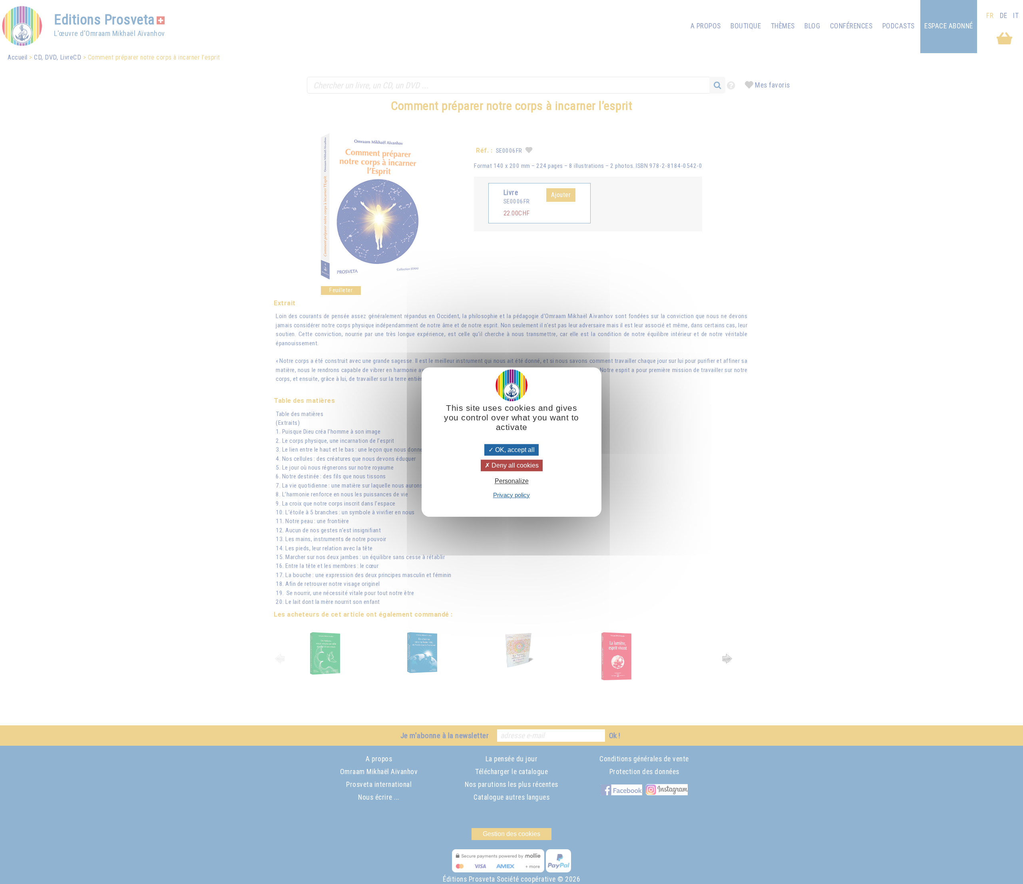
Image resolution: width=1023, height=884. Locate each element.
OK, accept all (514, 449)
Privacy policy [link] (511, 495)
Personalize (512, 481)
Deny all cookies (514, 465)
